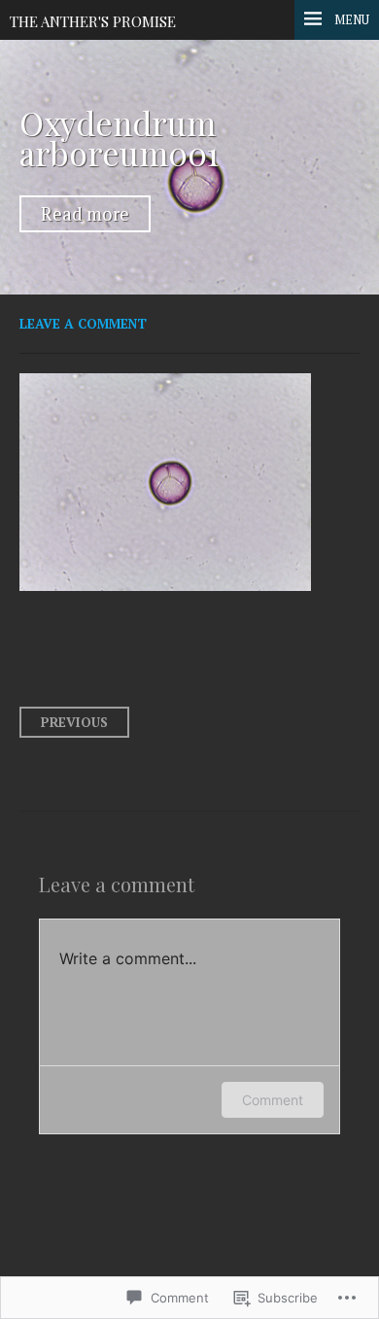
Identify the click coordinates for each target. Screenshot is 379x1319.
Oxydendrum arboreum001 (119, 137)
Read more (85, 214)
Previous (74, 722)
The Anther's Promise (93, 21)
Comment (272, 1100)
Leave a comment (83, 323)
